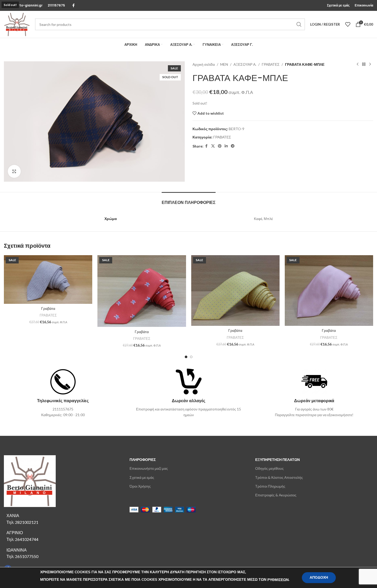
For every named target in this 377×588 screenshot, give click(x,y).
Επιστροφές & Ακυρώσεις (275, 495)
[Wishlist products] (348, 24)
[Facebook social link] (73, 5)
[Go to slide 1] (186, 357)
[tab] (189, 200)
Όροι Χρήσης (140, 486)
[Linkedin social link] (226, 146)
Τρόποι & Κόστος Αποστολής (279, 477)
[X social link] (213, 146)
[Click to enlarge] (14, 171)
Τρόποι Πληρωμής (270, 486)
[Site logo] (17, 24)
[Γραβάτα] (48, 279)
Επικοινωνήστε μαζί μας (149, 468)
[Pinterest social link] (219, 146)
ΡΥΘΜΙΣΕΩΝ (278, 579)
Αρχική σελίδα (204, 64)
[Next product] (370, 64)
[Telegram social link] (232, 146)
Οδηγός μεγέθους (269, 468)
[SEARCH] (299, 24)
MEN (224, 64)
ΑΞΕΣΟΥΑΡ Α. (244, 64)
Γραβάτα (48, 308)
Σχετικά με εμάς (142, 477)
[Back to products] (364, 64)
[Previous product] (357, 64)
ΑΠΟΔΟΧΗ (319, 577)
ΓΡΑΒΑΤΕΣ (271, 64)
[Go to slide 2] (191, 357)
